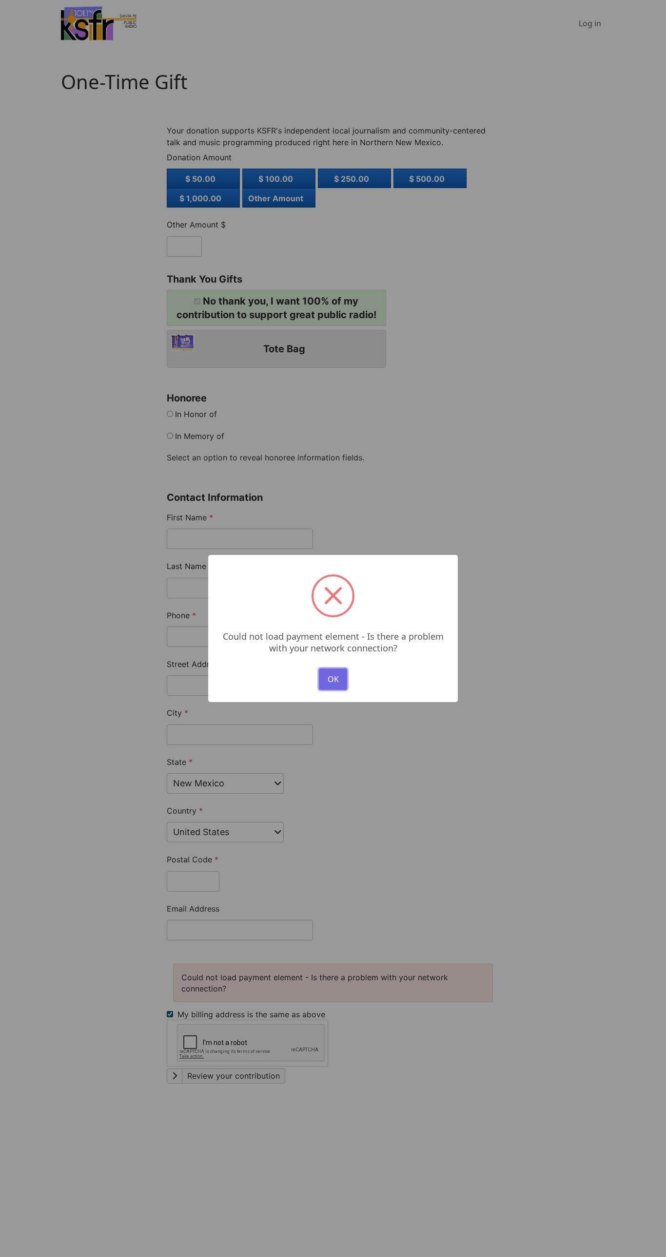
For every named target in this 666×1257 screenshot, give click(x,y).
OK (333, 679)
